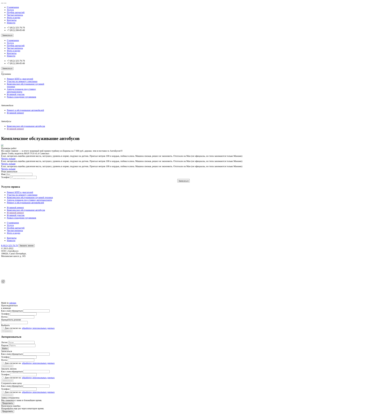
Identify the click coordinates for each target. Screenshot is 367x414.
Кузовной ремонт (15, 113)
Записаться (7, 35)
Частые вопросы (15, 15)
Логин (4, 342)
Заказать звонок (26, 246)
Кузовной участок (16, 94)
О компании (13, 7)
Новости (11, 23)
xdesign (12, 303)
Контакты (11, 20)
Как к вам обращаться (12, 311)
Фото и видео (13, 17)
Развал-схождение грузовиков (21, 97)
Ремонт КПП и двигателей (20, 79)
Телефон (5, 177)
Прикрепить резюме (11, 322)
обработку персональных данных (38, 328)
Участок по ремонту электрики (22, 81)
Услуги (10, 10)
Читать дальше (8, 158)
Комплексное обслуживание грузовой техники (30, 197)
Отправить (6, 331)
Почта (4, 317)
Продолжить (7, 403)
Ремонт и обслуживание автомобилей (25, 110)
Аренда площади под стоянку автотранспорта (21, 90)
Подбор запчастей (16, 12)
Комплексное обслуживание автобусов (26, 126)
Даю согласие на (30, 328)
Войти (4, 348)
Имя (3, 174)
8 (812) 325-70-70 (9, 245)
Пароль (4, 345)
